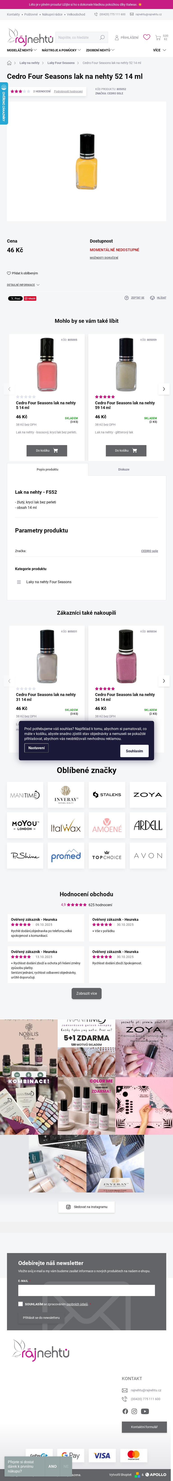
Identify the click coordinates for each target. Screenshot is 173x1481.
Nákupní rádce (52, 14)
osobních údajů (77, 1304)
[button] (164, 389)
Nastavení (36, 748)
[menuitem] (22, 50)
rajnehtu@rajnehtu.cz (146, 1390)
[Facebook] (125, 1410)
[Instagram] (134, 1410)
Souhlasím (134, 751)
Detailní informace (21, 285)
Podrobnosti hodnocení (68, 91)
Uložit (31, 298)
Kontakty (13, 14)
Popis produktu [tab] (47, 469)
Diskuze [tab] (124, 469)
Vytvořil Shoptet (120, 1474)
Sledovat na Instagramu (90, 1207)
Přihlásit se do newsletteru (41, 1317)
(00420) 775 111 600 (145, 1399)
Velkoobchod (76, 14)
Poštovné (31, 14)
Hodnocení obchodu (86, 894)
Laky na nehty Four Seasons (48, 582)
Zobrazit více (86, 993)
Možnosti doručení (104, 257)
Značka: (109, 93)
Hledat (102, 37)
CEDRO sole (149, 551)
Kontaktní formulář (144, 1427)
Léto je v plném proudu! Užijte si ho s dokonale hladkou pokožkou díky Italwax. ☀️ (85, 4)
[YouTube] (145, 1410)
